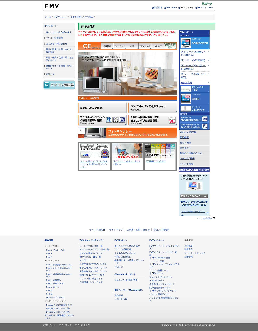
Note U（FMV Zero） (55, 283)
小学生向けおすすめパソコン (93, 264)
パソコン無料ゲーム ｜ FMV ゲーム (158, 272)
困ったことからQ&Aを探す (58, 32)
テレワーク (85, 260)
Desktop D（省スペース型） (58, 308)
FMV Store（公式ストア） (92, 240)
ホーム (48, 17)
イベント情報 (186, 164)
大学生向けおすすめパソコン (93, 271)
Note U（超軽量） (54, 280)
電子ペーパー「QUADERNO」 (129, 290)
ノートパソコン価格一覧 (91, 246)
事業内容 (188, 249)
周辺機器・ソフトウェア (91, 282)
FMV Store (172, 7)
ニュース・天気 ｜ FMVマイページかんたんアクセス (164, 264)
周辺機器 (184, 137)
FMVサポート (60, 17)
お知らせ (50, 74)
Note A (49, 253)
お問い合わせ (49, 325)
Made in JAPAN (188, 132)
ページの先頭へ (204, 218)
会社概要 (188, 246)
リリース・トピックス (194, 253)
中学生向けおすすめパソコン (93, 267)
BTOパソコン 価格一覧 (90, 257)
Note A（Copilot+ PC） (56, 250)
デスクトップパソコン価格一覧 (94, 249)
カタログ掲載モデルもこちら (193, 213)
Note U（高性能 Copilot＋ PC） (59, 265)
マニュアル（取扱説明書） (127, 280)
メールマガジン (156, 280)
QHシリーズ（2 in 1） (55, 297)
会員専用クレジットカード (162, 284)
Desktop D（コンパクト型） (58, 312)
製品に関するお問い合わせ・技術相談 (59, 50)
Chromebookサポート (125, 274)
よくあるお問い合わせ (56, 43)
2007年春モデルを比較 (156, 161)
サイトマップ (116, 229)
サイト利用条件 (97, 229)
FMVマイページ (205, 7)
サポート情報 (120, 299)
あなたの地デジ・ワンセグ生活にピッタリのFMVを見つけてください (94, 164)
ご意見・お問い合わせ (138, 229)
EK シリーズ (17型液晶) (193, 60)
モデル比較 (186, 82)
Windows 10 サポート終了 (92, 275)
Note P (49, 257)
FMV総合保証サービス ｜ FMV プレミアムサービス (162, 289)
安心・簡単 (185, 143)
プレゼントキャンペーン (161, 277)
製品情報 (158, 7)
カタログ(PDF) (187, 158)
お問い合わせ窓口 (122, 257)
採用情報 (188, 257)
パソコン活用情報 (54, 38)
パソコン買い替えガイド (91, 278)
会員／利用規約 (161, 229)
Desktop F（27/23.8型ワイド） (59, 305)
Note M (49, 294)
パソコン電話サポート (159, 294)
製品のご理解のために (191, 153)
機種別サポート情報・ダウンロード (59, 67)
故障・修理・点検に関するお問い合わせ (59, 58)
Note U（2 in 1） (53, 287)
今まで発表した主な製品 (81, 17)
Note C (49, 290)
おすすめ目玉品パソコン (91, 253)
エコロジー (185, 148)
